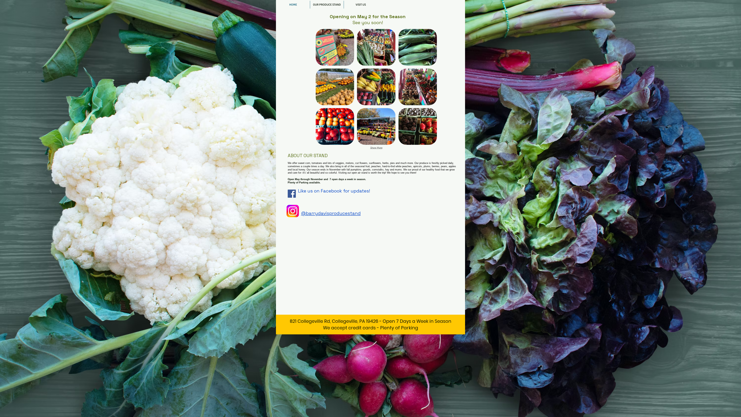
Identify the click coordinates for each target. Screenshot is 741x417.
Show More (376, 147)
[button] (335, 47)
